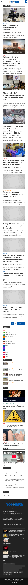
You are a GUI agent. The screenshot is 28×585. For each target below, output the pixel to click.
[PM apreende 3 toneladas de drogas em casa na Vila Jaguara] (14, 297)
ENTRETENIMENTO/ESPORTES (8, 403)
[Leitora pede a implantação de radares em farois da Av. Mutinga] (5, 369)
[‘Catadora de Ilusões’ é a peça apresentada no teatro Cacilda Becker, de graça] (14, 396)
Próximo (20, 323)
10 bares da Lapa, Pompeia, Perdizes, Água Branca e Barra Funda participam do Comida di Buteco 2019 (16, 556)
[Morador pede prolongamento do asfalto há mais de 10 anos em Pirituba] (5, 383)
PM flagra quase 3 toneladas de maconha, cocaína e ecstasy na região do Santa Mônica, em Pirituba (13, 258)
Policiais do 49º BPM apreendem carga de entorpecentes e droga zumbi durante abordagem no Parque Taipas (13, 61)
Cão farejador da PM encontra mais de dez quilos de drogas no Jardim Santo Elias (13, 96)
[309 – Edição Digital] (5, 552)
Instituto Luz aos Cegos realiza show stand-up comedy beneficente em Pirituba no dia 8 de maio (16, 548)
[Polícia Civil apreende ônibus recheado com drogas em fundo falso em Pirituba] (14, 150)
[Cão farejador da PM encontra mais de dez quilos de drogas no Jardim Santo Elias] (14, 82)
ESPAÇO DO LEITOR (7, 190)
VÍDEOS (10, 574)
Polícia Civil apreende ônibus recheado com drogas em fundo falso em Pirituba (13, 162)
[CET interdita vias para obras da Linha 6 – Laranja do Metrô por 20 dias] (14, 416)
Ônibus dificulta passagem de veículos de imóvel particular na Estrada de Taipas (16, 380)
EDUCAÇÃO (12, 563)
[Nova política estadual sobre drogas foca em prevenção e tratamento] (14, 213)
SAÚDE (20, 572)
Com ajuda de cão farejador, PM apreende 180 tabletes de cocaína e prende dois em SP (13, 277)
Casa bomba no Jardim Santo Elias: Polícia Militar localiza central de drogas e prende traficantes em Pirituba (13, 130)
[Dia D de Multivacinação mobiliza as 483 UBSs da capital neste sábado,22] (14, 434)
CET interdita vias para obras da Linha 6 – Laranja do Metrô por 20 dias (13, 426)
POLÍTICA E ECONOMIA (8, 572)
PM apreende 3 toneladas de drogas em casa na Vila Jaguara (13, 309)
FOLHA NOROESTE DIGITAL (9, 568)
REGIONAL (5, 23)
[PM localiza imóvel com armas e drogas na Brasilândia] (14, 15)
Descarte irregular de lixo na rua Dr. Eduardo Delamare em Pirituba (15, 375)
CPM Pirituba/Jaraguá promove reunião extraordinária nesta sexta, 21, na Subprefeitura (14, 483)
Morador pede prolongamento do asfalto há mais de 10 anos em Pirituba (16, 384)
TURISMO (5, 574)
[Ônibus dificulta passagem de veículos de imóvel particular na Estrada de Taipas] (5, 379)
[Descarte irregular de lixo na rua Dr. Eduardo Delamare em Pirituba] (5, 374)
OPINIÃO (16, 570)
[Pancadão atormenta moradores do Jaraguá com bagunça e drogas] (14, 181)
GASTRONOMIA (18, 568)
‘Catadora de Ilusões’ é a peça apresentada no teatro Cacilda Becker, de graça (13, 406)
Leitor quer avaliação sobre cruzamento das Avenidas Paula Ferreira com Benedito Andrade (16, 365)
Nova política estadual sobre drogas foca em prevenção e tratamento (13, 226)
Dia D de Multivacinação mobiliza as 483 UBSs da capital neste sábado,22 (13, 444)
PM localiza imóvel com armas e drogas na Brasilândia (11, 27)
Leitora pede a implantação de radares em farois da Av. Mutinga (16, 370)
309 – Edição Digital (12, 551)
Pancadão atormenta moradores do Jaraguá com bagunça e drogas (13, 194)
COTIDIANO (5, 55)
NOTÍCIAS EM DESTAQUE (8, 570)
